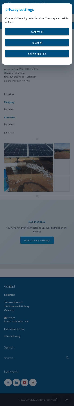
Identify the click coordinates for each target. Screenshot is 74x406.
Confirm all (37, 31)
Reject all (37, 42)
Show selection (37, 53)
